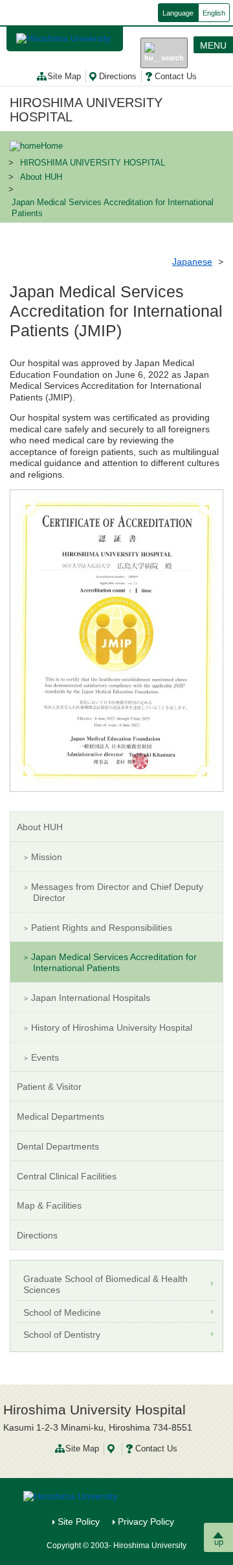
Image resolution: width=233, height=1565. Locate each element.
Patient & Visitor (49, 1086)
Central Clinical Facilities (66, 1176)
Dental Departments (58, 1146)
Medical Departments (60, 1116)
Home (52, 146)
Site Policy (79, 1521)
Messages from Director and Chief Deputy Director (117, 892)
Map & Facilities (49, 1205)
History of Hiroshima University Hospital (111, 1027)
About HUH (41, 177)
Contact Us (176, 76)
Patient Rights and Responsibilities (101, 927)
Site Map (64, 76)
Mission (46, 857)
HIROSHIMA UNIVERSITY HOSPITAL (86, 109)
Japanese (192, 261)
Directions (118, 76)
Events (45, 1057)
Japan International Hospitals (90, 997)
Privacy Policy (146, 1521)
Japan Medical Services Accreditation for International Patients (114, 962)
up (218, 1542)
